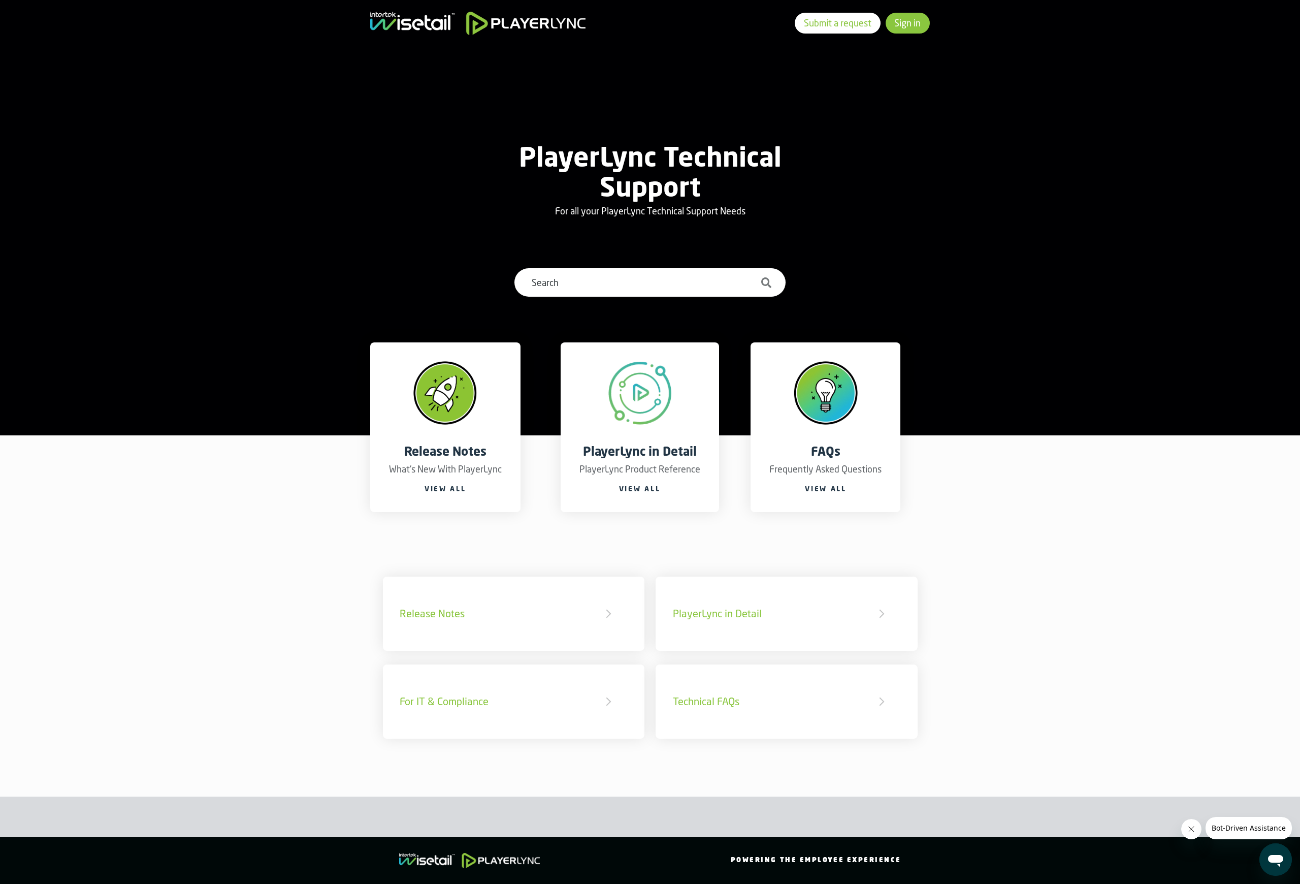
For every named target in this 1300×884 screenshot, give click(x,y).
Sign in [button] (907, 23)
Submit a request (837, 23)
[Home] (478, 23)
